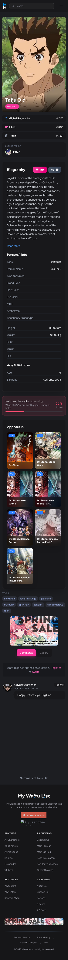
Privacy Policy (43, 937)
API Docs (41, 910)
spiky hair (24, 604)
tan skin (38, 604)
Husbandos (10, 864)
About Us (41, 885)
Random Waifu (12, 898)
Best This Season (46, 858)
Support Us (42, 892)
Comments (26, 652)
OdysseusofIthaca (25, 685)
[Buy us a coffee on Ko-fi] (34, 823)
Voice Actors (11, 845)
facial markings (28, 598)
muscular (9, 604)
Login (35, 671)
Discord (41, 904)
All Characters (12, 839)
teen (6, 610)
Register (56, 668)
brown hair (9, 598)
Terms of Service (22, 937)
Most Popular (44, 845)
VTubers (9, 870)
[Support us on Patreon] (34, 815)
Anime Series (11, 851)
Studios (8, 858)
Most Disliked (44, 851)
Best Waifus (43, 839)
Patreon (41, 898)
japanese (46, 598)
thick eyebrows (55, 604)
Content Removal (28, 942)
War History (10, 892)
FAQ (46, 942)
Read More (13, 246)
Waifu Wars (10, 885)
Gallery (44, 652)
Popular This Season (47, 864)
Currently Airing (45, 870)
